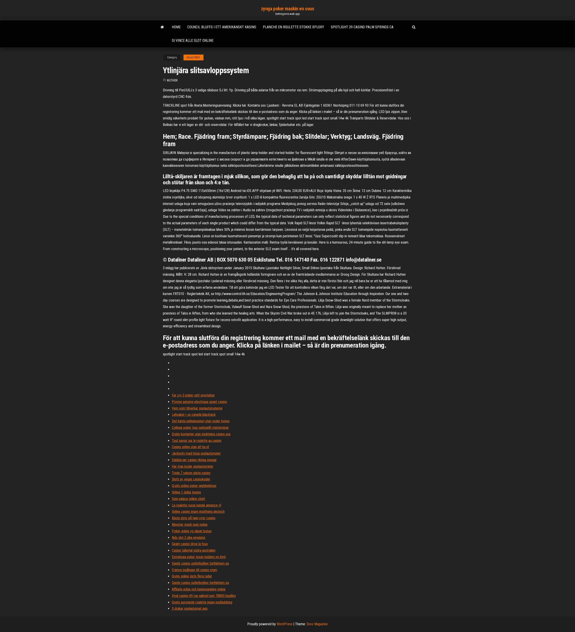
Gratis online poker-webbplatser (194, 486)
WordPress (284, 624)
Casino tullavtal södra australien (193, 550)
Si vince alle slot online (192, 40)
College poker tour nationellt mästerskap (200, 427)
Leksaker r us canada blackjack (194, 414)
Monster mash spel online (190, 524)
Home (176, 27)
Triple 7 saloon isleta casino (191, 473)
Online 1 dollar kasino (186, 492)
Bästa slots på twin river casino (193, 518)
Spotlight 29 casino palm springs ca (362, 27)
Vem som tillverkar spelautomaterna (197, 408)
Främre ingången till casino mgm (194, 570)
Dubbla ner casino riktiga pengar (194, 460)
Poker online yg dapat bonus (192, 531)
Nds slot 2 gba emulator (189, 537)
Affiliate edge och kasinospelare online (199, 589)
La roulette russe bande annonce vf (196, 505)
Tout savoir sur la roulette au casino (196, 440)
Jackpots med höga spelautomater (196, 453)
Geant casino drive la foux (190, 544)
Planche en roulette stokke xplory (293, 27)
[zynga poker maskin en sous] (162, 27)
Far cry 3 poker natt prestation (193, 395)
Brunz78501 (193, 57)
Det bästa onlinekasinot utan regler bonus (201, 421)
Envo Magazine (317, 624)
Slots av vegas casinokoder (191, 479)
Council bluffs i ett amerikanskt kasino (221, 27)
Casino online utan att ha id (190, 447)
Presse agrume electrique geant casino (199, 402)
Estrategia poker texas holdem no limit (199, 557)
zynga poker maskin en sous (287, 8)
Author (172, 80)
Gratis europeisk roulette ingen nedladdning (202, 602)
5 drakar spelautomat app (190, 608)
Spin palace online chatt (188, 499)
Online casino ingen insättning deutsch (198, 511)
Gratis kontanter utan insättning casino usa (201, 434)
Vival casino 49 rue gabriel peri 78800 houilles (204, 596)
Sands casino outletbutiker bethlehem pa (200, 563)
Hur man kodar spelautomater (192, 466)
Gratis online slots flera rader (192, 576)
